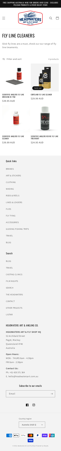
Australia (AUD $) (29, 424)
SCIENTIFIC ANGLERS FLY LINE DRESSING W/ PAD (13, 95)
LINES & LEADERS (14, 202)
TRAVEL (9, 235)
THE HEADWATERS (14, 294)
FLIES (8, 209)
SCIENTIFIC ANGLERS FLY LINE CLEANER (13, 137)
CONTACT (10, 301)
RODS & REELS (12, 195)
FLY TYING (10, 215)
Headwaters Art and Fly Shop (27, 446)
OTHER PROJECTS (14, 308)
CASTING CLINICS (14, 274)
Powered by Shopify (42, 446)
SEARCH (9, 287)
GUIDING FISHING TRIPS (17, 229)
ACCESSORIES (12, 222)
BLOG (8, 242)
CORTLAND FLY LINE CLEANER (41, 94)
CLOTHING (11, 182)
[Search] (51, 18)
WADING (10, 189)
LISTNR (9, 314)
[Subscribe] (51, 393)
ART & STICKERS (13, 175)
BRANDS (10, 169)
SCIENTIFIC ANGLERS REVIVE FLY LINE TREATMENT (44, 137)
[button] (3, 18)
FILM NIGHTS (12, 281)
